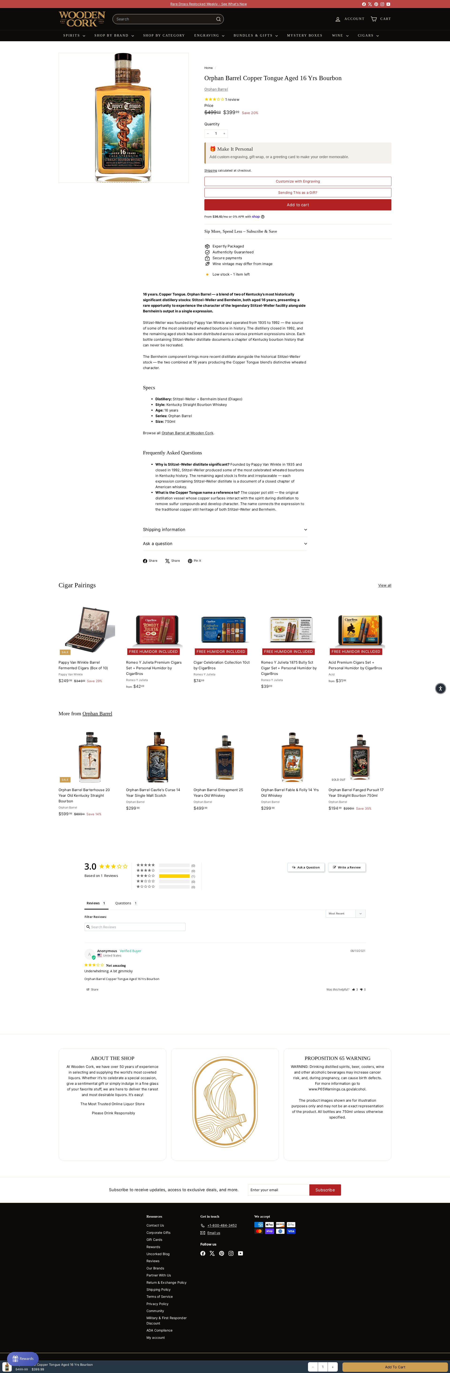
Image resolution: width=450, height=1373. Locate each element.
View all (384, 585)
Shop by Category (164, 35)
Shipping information (164, 529)
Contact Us (155, 1225)
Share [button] (94, 989)
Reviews (152, 1261)
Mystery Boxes (304, 35)
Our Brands (155, 1268)
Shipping (210, 170)
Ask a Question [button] (308, 867)
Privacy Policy (157, 1304)
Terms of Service (159, 1296)
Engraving (207, 35)
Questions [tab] (123, 903)
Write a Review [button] (349, 867)
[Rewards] (23, 1359)
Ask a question (158, 543)
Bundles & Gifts (254, 35)
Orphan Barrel (216, 89)
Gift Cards (154, 1240)
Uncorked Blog (158, 1254)
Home (209, 68)
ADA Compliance (159, 1330)
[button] (355, 989)
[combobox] (168, 19)
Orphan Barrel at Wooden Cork (187, 433)
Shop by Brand (112, 35)
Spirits (72, 35)
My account (155, 1337)
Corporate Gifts (158, 1233)
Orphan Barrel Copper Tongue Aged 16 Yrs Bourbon (121, 979)
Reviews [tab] (93, 903)
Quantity (212, 124)
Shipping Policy (158, 1289)
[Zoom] (123, 118)
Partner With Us (158, 1275)
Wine (338, 35)
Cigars (366, 35)
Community (155, 1311)
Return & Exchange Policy (166, 1282)
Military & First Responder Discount (166, 1320)
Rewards (153, 1247)
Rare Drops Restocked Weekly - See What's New (208, 4)
